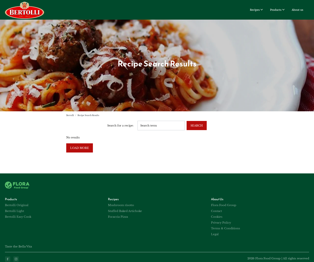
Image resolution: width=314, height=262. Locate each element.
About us (297, 9)
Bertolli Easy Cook (18, 217)
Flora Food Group (223, 205)
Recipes (255, 9)
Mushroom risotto (121, 205)
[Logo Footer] (17, 183)
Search (197, 125)
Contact (216, 211)
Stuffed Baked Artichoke (125, 211)
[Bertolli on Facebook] (7, 259)
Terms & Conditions (225, 228)
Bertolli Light (14, 211)
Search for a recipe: (120, 125)
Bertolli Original (16, 205)
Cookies (216, 217)
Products (275, 9)
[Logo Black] (24, 3)
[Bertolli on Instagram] (16, 259)
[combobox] (161, 125)
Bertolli (70, 115)
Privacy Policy (221, 222)
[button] (261, 10)
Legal (215, 234)
